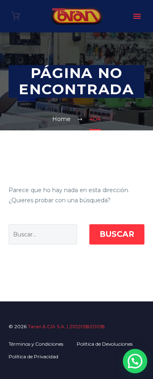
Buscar (117, 234)
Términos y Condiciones (36, 344)
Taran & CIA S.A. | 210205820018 (66, 326)
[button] (135, 361)
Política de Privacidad (33, 356)
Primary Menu (137, 16)
